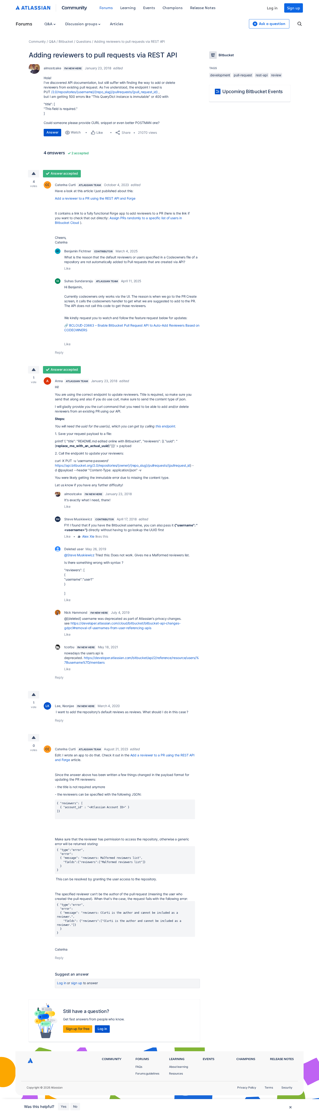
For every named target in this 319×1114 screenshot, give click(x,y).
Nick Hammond (75, 612)
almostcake (52, 68)
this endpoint (165, 426)
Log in (272, 7)
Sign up (293, 7)
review (276, 75)
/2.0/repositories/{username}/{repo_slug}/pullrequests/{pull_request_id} (104, 92)
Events (149, 7)
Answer (52, 132)
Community (74, 7)
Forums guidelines (147, 1073)
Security (286, 1087)
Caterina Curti (65, 185)
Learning (128, 7)
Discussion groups (81, 23)
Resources (176, 1073)
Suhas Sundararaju (78, 281)
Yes (64, 1106)
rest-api (261, 75)
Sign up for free (77, 1029)
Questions (83, 41)
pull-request (243, 75)
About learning (178, 1066)
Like (67, 268)
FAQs (138, 1066)
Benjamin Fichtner (77, 251)
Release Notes (203, 7)
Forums (106, 7)
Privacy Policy (246, 1087)
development (220, 75)
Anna (59, 381)
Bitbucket (66, 41)
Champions (173, 7)
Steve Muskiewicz (78, 519)
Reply (59, 352)
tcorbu (69, 647)
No (75, 1106)
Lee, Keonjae (64, 706)
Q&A (48, 23)
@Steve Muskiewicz (79, 555)
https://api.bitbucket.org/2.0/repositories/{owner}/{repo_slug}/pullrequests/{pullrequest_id (122, 465)
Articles (116, 23)
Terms (269, 1087)
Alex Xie (88, 536)
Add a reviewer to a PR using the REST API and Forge (95, 198)
